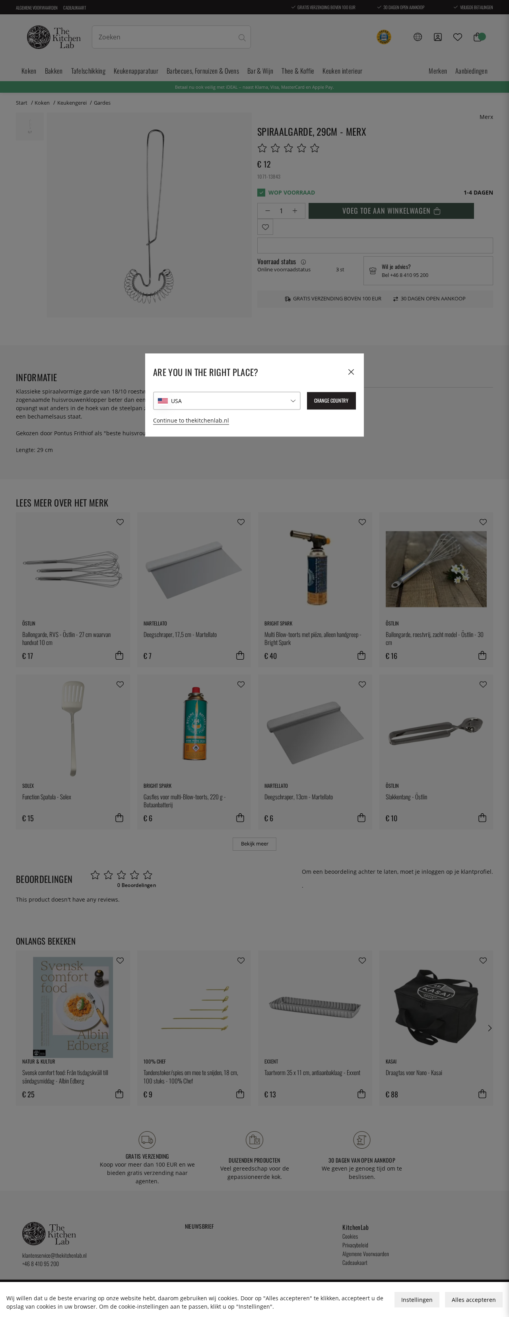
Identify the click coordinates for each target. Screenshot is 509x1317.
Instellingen (417, 1299)
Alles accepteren (474, 1299)
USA (176, 401)
